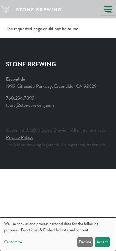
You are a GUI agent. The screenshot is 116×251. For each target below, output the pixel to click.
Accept (102, 242)
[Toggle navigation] (108, 9)
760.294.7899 (20, 98)
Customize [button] (13, 242)
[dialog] (58, 234)
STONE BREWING (39, 9)
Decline (85, 242)
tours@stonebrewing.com (30, 105)
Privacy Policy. (19, 137)
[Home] (8, 9)
